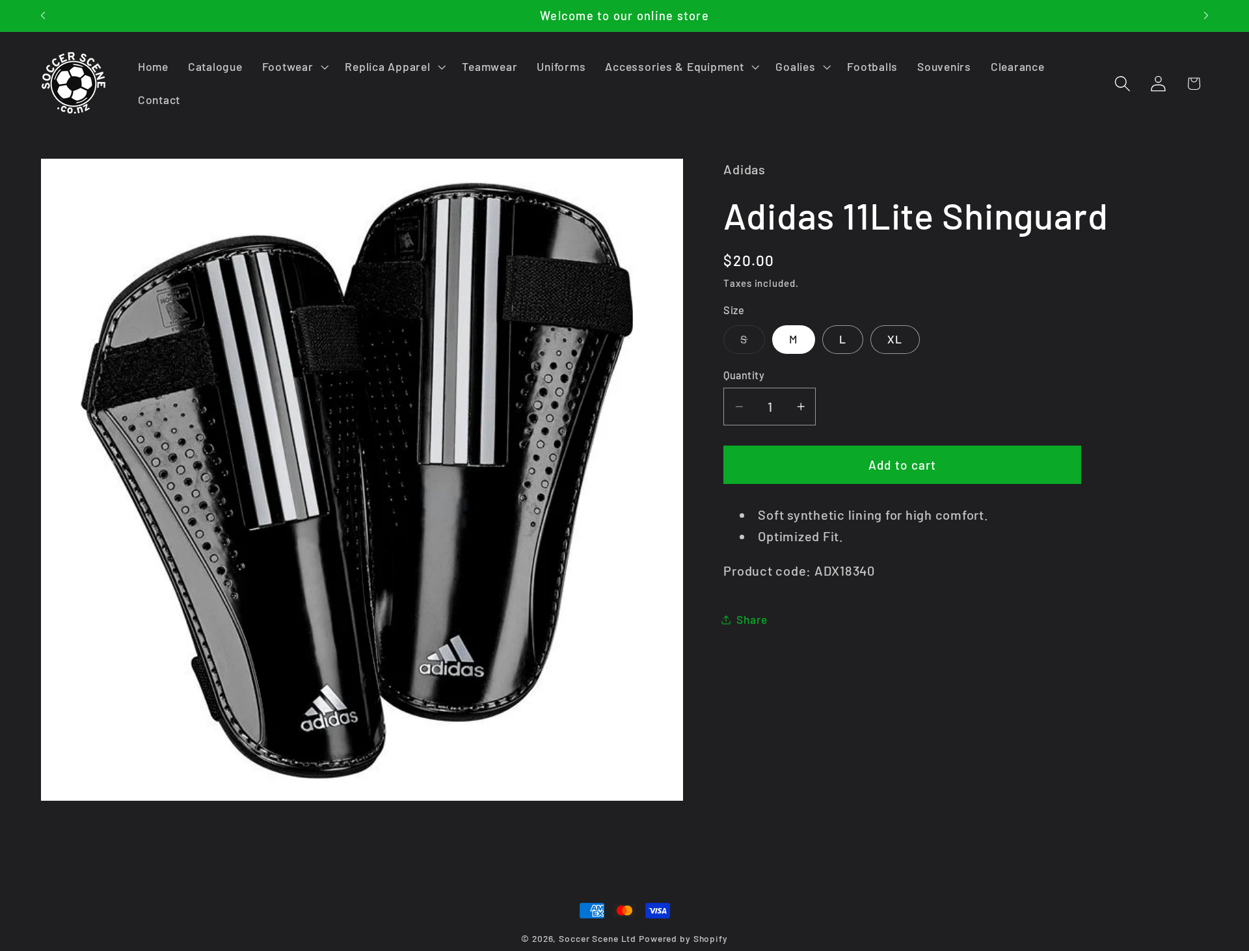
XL (895, 339)
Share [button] (752, 619)
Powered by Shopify (683, 938)
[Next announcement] (1206, 15)
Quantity (743, 375)
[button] (294, 67)
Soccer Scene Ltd (597, 938)
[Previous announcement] (43, 15)
